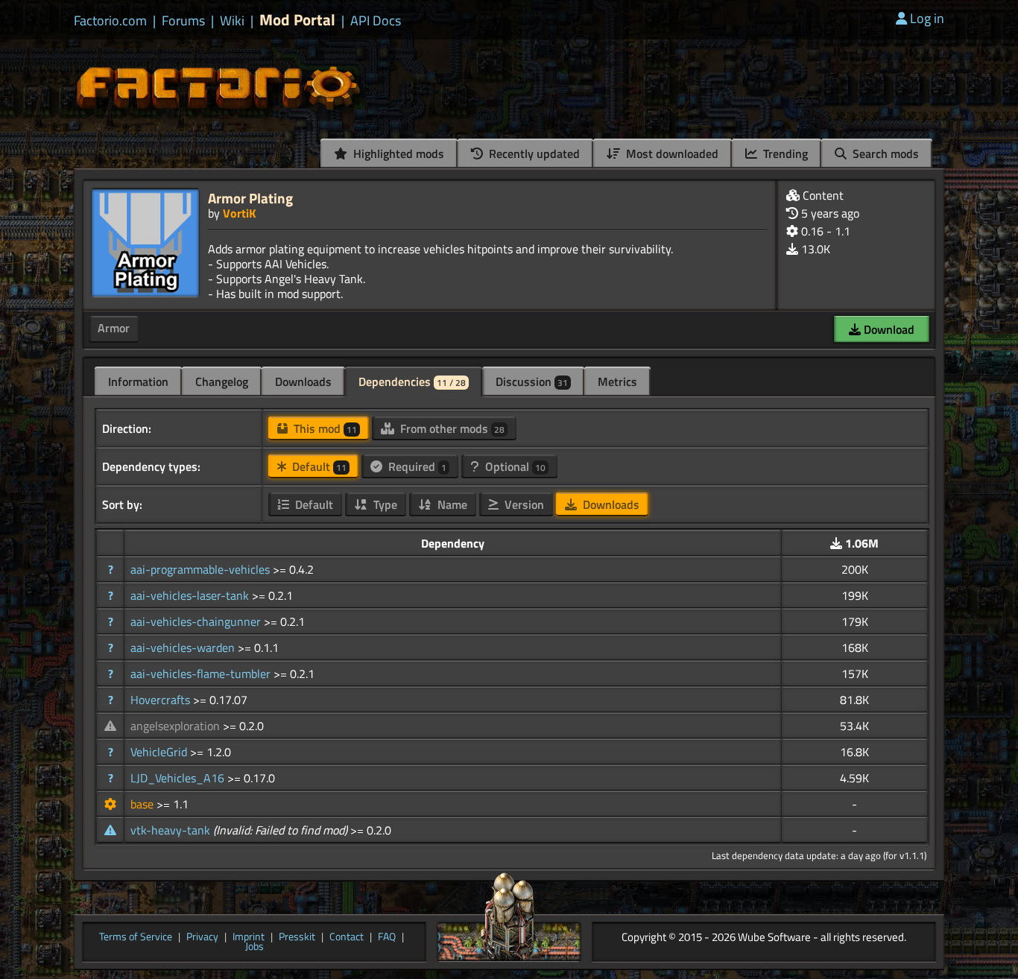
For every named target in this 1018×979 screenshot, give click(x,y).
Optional (514, 466)
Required (415, 466)
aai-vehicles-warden (184, 647)
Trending (784, 153)
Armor (114, 328)
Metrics (617, 381)
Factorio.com (110, 21)
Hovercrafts (161, 700)
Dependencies (412, 381)
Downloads (303, 381)
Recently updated (533, 153)
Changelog (221, 381)
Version (523, 504)
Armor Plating (250, 198)
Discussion (532, 381)
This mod (324, 428)
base (143, 804)
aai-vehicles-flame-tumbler (202, 673)
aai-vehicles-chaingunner (197, 621)
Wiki (232, 21)
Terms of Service (135, 937)
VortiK (239, 213)
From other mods (451, 428)
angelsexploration (176, 726)
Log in (927, 18)
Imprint (249, 937)
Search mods (884, 153)
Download (887, 329)
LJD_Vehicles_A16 (178, 778)
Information (138, 381)
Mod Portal (297, 20)
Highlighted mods (397, 153)
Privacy (202, 937)
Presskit (297, 937)
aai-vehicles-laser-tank (191, 595)
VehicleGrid (160, 752)
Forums (183, 21)
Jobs (254, 947)
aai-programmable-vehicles (201, 569)
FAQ (387, 937)
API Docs (375, 21)
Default (318, 466)
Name (450, 504)
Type (383, 504)
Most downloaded (670, 153)
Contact (346, 937)
